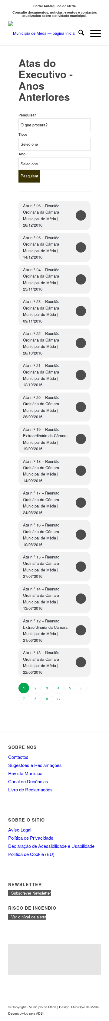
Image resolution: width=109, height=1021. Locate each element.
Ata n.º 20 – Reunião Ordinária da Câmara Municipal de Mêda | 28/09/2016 (41, 406)
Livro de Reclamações (30, 789)
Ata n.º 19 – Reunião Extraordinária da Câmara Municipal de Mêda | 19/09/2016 (45, 438)
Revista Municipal (25, 773)
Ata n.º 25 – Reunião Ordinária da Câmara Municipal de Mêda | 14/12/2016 (41, 247)
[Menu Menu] (92, 33)
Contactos (18, 757)
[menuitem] (78, 33)
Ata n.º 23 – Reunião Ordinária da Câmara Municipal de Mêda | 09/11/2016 (41, 310)
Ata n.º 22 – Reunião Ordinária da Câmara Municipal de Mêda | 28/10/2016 (41, 342)
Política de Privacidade (30, 838)
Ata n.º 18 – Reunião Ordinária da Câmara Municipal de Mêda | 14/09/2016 (41, 470)
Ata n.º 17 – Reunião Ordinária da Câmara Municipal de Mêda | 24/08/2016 (41, 502)
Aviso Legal (19, 829)
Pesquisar (27, 115)
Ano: (22, 154)
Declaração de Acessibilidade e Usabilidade (51, 846)
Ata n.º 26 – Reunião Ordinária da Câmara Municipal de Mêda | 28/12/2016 (41, 215)
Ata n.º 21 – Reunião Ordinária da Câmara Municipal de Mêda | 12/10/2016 (41, 374)
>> (58, 698)
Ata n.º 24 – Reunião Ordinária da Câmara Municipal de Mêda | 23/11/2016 (41, 279)
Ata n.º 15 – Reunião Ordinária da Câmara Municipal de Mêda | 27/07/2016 (41, 566)
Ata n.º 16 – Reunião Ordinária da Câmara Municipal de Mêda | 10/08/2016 (41, 534)
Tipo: (22, 134)
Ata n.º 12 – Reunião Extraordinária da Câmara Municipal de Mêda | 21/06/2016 (45, 630)
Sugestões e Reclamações (35, 765)
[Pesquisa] (78, 33)
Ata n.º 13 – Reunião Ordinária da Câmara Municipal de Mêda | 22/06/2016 (41, 662)
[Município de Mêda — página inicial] (45, 33)
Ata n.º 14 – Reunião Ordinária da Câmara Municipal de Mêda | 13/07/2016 (41, 598)
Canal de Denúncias (28, 781)
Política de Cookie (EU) (31, 854)
